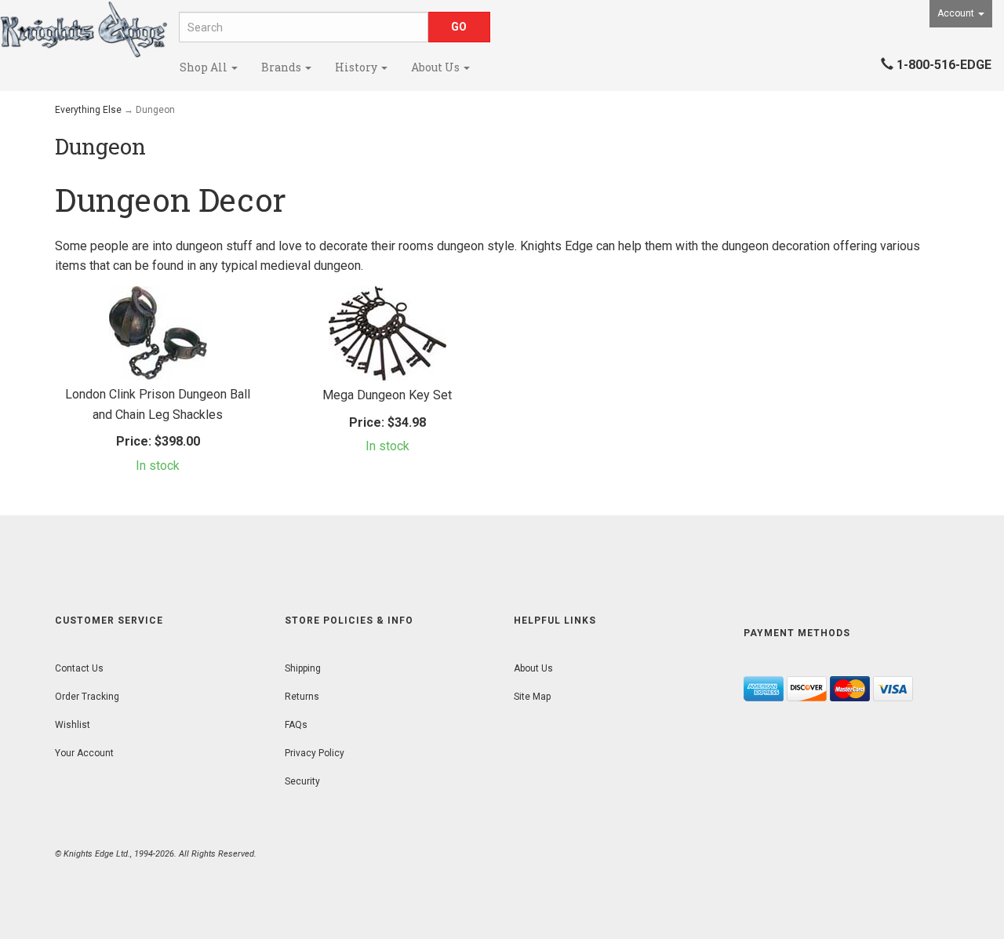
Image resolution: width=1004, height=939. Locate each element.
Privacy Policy (314, 753)
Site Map (532, 696)
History (357, 67)
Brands (282, 67)
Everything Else (88, 109)
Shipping (303, 668)
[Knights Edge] (83, 29)
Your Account (84, 753)
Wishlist (72, 724)
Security (302, 781)
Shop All (205, 67)
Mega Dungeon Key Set (387, 395)
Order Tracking (87, 696)
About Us (436, 67)
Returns (302, 696)
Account (957, 13)
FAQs (296, 724)
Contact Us (79, 668)
